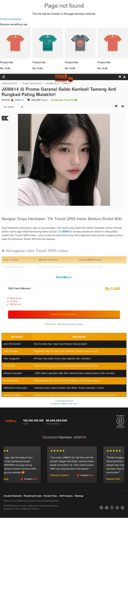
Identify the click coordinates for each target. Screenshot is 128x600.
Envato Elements (13, 495)
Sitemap (79, 495)
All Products (66, 495)
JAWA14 (19, 100)
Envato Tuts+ (51, 495)
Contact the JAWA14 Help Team (64, 403)
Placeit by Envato (33, 495)
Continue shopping (10, 19)
